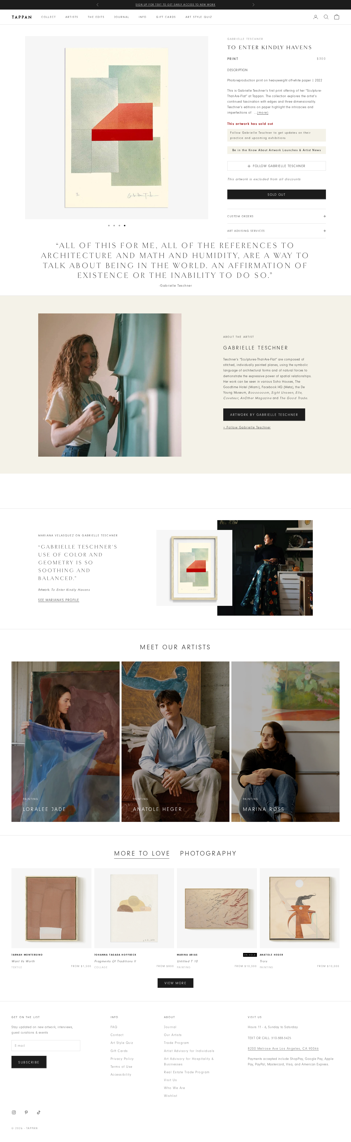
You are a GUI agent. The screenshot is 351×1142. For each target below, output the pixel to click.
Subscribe (29, 1062)
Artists (71, 17)
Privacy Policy (122, 1059)
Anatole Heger (271, 954)
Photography (208, 853)
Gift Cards (166, 17)
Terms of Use (122, 1067)
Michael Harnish (204, 4)
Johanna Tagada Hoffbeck (115, 954)
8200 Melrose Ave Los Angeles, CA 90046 (283, 1049)
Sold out (277, 195)
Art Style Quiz (199, 17)
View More (176, 983)
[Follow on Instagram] (13, 1112)
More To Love (142, 853)
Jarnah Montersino (27, 954)
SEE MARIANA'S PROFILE (58, 600)
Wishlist (170, 1096)
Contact (117, 1035)
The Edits (96, 17)
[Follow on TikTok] (38, 1112)
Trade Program (176, 1043)
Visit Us (170, 1080)
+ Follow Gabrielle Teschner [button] (247, 427)
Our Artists (173, 1035)
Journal (121, 17)
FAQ (114, 1027)
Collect (48, 17)
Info (143, 17)
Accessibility (121, 1075)
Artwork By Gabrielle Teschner (264, 415)
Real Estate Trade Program (187, 1072)
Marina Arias (187, 954)
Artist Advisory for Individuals (189, 1051)
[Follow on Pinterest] (26, 1112)
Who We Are (174, 1088)
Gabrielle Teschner (245, 39)
